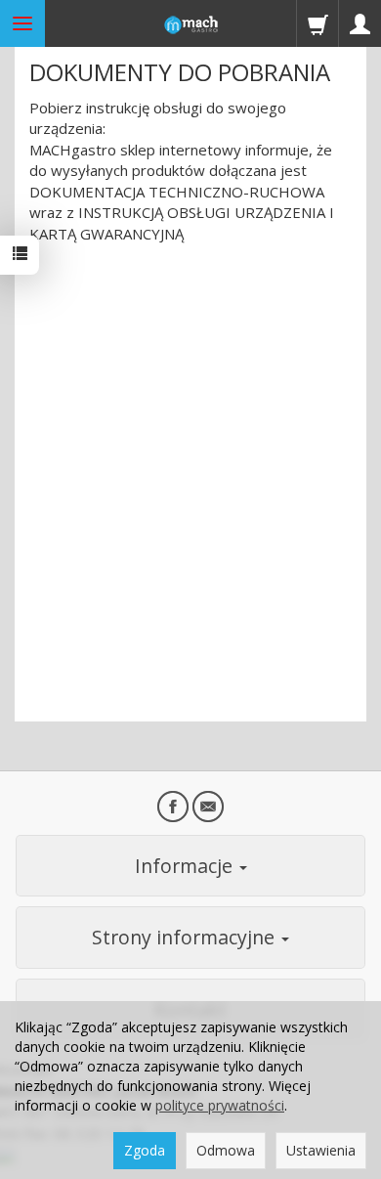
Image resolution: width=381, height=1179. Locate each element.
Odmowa (225, 1150)
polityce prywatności (219, 1105)
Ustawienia (321, 1150)
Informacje (186, 865)
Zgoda (144, 1150)
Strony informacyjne (185, 937)
